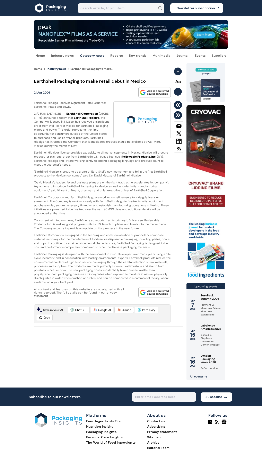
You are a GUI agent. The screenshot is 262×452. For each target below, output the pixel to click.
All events (196, 376)
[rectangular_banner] (205, 278)
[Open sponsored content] (131, 48)
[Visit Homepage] (51, 15)
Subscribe (214, 397)
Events (200, 56)
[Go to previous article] (178, 105)
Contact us (156, 421)
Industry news (62, 56)
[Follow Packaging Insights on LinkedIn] (210, 423)
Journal (182, 56)
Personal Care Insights (104, 437)
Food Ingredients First (104, 421)
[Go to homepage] (58, 426)
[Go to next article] (178, 115)
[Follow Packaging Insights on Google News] (224, 423)
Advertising (156, 426)
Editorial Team (158, 448)
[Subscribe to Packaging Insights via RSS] (179, 150)
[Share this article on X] (179, 134)
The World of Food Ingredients (111, 442)
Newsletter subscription (195, 8)
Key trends (137, 56)
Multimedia (161, 56)
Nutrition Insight (99, 426)
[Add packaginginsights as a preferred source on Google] (154, 92)
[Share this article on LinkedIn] (179, 142)
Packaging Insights (101, 432)
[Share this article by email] (179, 126)
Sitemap (153, 437)
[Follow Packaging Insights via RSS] (217, 423)
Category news (92, 56)
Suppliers (219, 56)
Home (40, 56)
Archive (153, 442)
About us (156, 416)
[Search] (160, 9)
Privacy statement (162, 432)
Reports (116, 56)
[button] (79, 310)
